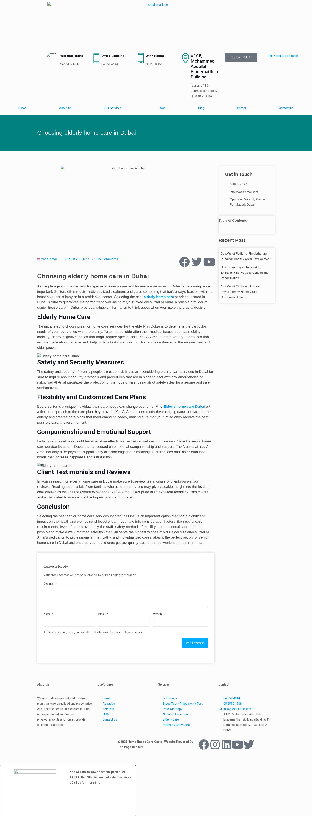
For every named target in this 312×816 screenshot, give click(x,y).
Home (22, 108)
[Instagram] (215, 744)
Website (157, 614)
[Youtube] (237, 744)
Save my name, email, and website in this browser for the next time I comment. (96, 632)
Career (241, 108)
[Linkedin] (226, 744)
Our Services (112, 108)
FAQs (162, 108)
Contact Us (286, 108)
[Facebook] (203, 744)
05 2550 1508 (155, 64)
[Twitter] (248, 744)
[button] (247, 225)
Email (103, 614)
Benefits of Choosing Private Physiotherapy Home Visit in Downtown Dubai (240, 292)
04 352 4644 (109, 64)
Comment (51, 583)
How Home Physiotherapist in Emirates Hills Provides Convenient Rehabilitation (244, 273)
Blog (201, 108)
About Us (65, 108)
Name (48, 614)
